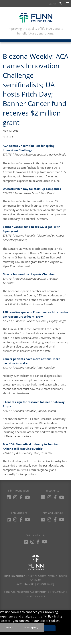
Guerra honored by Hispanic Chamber (29, 274)
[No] (50, 628)
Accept (9, 627)
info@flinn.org (45, 584)
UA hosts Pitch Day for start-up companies (32, 189)
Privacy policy (31, 627)
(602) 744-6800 (25, 584)
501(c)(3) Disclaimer (35, 596)
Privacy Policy (58, 592)
